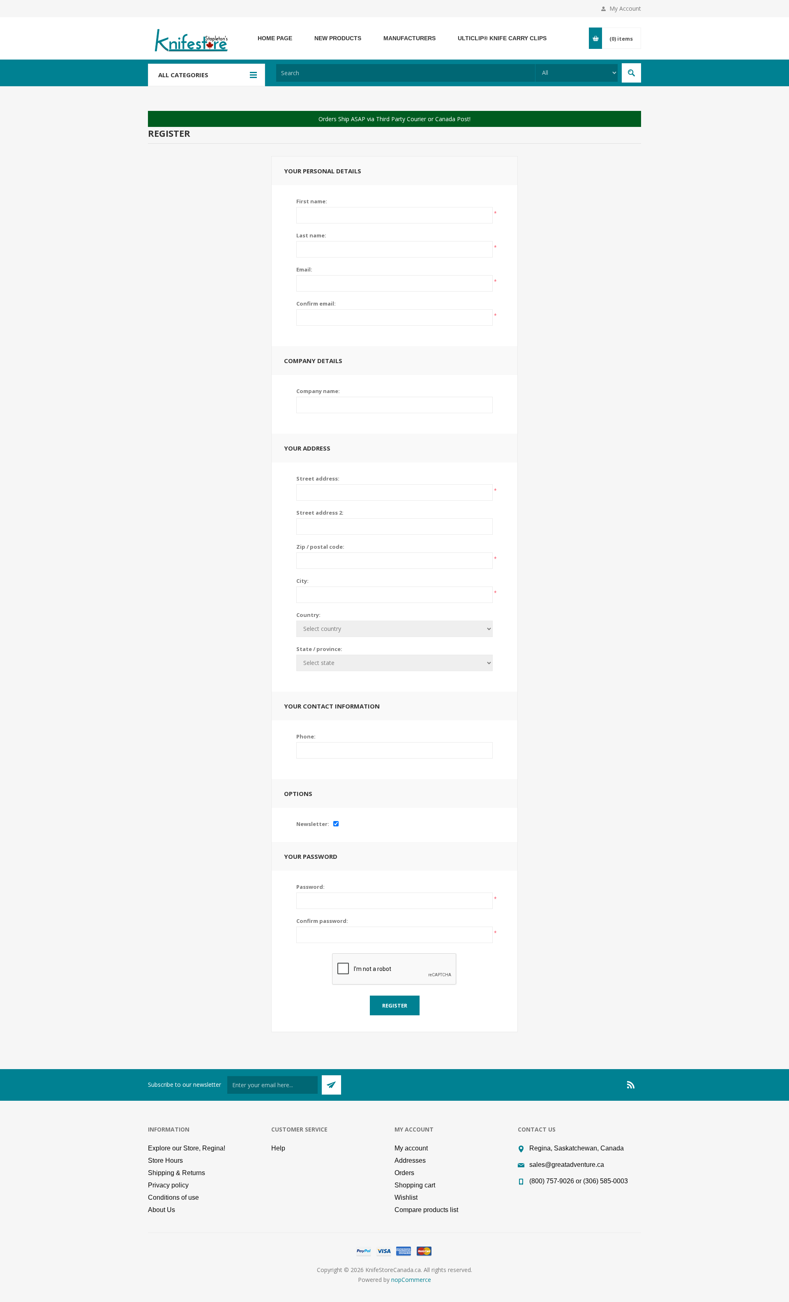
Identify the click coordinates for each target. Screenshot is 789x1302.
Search (631, 73)
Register (394, 1005)
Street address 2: (320, 512)
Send (331, 1085)
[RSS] (631, 1084)
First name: (311, 201)
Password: (310, 886)
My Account (625, 8)
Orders (404, 1172)
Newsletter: (312, 824)
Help (278, 1148)
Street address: (317, 478)
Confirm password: (322, 921)
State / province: (319, 649)
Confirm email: (316, 303)
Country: (308, 615)
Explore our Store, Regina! (186, 1148)
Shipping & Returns (176, 1172)
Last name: (311, 235)
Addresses (410, 1160)
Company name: (318, 391)
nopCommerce (411, 1280)
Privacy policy (168, 1185)
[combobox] (405, 73)
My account (411, 1148)
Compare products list (426, 1209)
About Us (161, 1209)
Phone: (306, 736)
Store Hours (165, 1160)
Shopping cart (414, 1185)
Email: (304, 269)
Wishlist (406, 1197)
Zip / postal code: (320, 546)
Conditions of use (173, 1197)
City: (302, 580)
